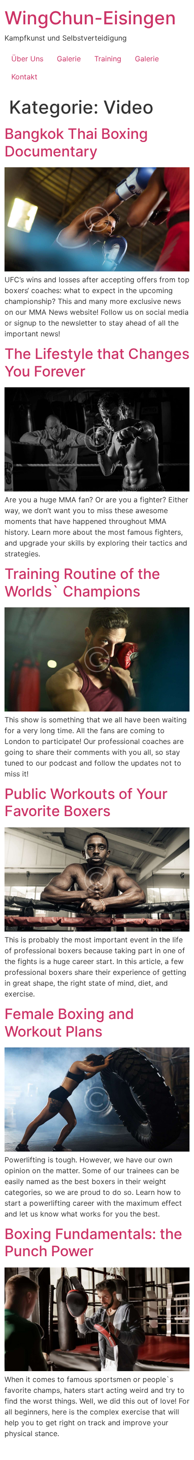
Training (107, 58)
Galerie (69, 58)
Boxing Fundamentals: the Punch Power (93, 1242)
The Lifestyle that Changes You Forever (97, 362)
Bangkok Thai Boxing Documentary (76, 142)
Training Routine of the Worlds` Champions (82, 582)
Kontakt (24, 76)
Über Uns (27, 58)
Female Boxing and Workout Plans (69, 1022)
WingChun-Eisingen (90, 18)
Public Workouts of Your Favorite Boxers (86, 802)
